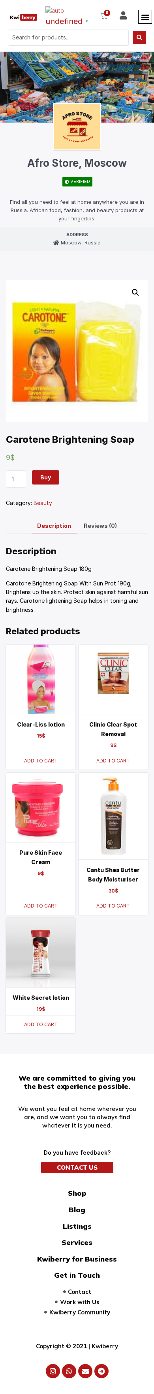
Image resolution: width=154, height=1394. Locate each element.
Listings (77, 1226)
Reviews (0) (100, 525)
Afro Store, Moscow (77, 163)
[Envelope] (85, 1371)
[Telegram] (101, 1371)
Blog (77, 1209)
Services (77, 1242)
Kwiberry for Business (77, 1259)
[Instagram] (53, 1371)
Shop (77, 1193)
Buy (45, 477)
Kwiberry (105, 1346)
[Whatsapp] (69, 1371)
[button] (145, 17)
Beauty (43, 502)
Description (54, 525)
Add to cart (41, 761)
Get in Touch (77, 1275)
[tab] (54, 526)
